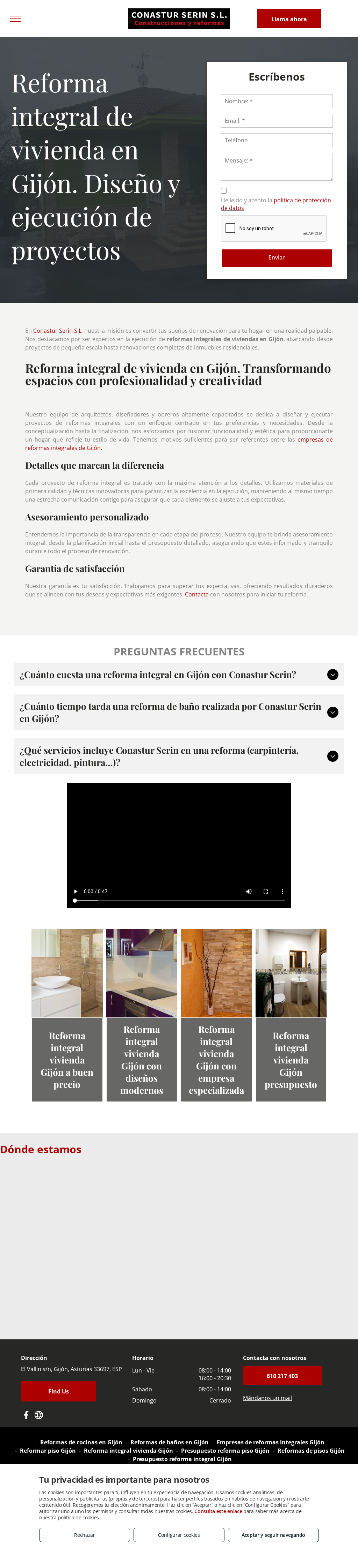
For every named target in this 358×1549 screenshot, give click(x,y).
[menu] (15, 19)
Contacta (197, 594)
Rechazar (84, 1535)
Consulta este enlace (218, 1511)
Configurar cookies (179, 1535)
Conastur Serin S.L (57, 330)
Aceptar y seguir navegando (273, 1535)
